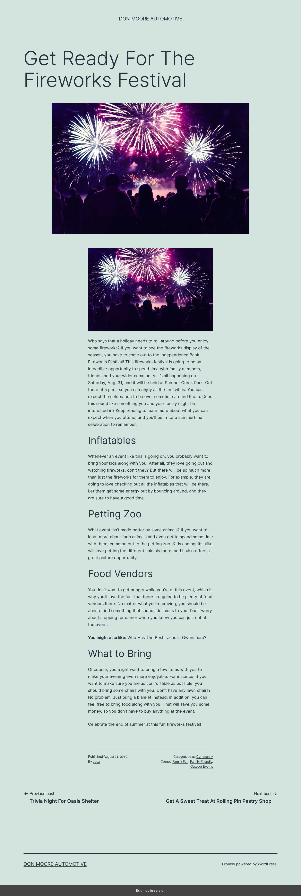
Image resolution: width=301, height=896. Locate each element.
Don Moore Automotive (150, 19)
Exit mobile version (150, 890)
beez (96, 761)
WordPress (267, 864)
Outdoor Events (201, 766)
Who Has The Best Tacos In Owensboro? (166, 637)
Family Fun (180, 761)
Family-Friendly (201, 761)
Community (204, 756)
